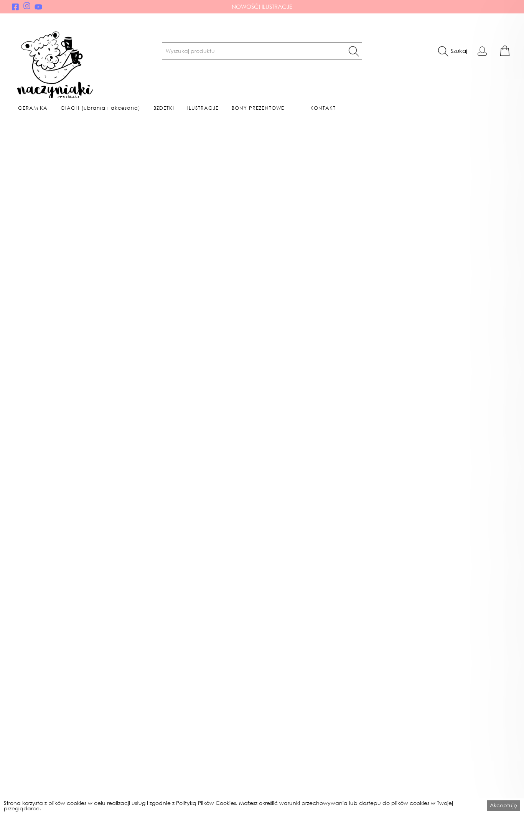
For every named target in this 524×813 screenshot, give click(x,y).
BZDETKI (163, 108)
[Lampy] (120, 436)
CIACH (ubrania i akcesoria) (100, 108)
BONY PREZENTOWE (258, 108)
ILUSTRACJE (203, 108)
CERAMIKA (33, 108)
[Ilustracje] (379, 436)
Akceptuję (503, 805)
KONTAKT (323, 108)
